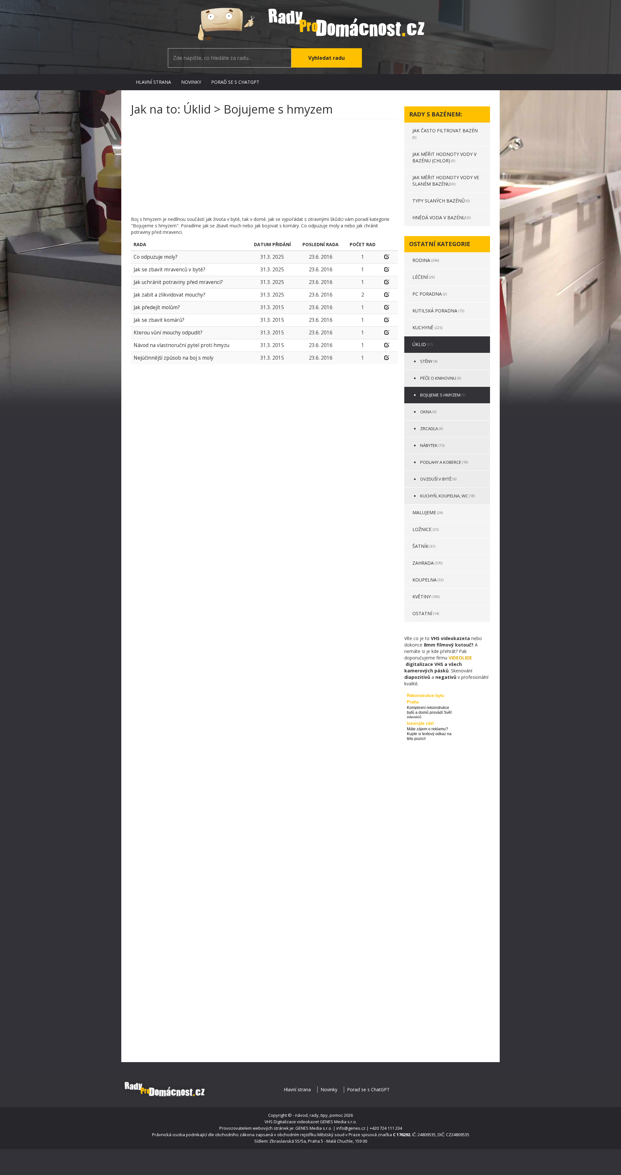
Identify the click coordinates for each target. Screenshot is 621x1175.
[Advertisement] (264, 170)
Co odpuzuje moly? (156, 257)
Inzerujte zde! (420, 723)
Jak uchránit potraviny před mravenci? (178, 282)
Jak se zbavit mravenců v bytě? (169, 269)
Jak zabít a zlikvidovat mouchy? (169, 294)
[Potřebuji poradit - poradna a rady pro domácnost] (310, 24)
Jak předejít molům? (157, 307)
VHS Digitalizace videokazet (292, 1122)
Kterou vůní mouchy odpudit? (168, 332)
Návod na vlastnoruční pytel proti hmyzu (181, 345)
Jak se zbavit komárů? (159, 320)
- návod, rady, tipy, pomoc (318, 1115)
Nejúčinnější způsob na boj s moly (173, 357)
